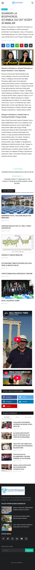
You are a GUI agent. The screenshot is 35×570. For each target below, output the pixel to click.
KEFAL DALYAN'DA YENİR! (10, 301)
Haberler (4, 9)
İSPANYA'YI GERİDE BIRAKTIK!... (12, 255)
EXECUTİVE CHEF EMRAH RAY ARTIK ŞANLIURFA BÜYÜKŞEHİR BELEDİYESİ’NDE (23, 446)
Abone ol (29, 550)
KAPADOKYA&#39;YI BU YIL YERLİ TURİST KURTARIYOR (16, 227)
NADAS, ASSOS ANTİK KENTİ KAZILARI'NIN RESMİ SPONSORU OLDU (22, 467)
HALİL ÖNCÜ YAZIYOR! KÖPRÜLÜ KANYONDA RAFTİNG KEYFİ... (22, 526)
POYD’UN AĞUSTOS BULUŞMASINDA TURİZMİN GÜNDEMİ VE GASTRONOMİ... (22, 456)
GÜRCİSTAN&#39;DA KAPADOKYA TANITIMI (16, 274)
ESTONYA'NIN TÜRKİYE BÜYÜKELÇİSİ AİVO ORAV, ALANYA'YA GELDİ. (16, 264)
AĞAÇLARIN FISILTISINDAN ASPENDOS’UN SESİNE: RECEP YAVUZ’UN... (22, 424)
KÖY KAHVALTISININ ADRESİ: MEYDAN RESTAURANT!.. (21, 517)
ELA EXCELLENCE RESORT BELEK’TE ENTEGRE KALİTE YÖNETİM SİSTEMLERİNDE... (22, 435)
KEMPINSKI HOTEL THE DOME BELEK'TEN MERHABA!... (16, 217)
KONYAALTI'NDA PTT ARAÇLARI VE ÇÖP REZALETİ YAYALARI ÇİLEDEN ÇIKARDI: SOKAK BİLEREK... (17, 181)
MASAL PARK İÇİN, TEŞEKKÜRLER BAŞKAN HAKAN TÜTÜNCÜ (23, 508)
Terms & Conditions (17, 562)
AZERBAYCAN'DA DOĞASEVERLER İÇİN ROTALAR (17, 172)
